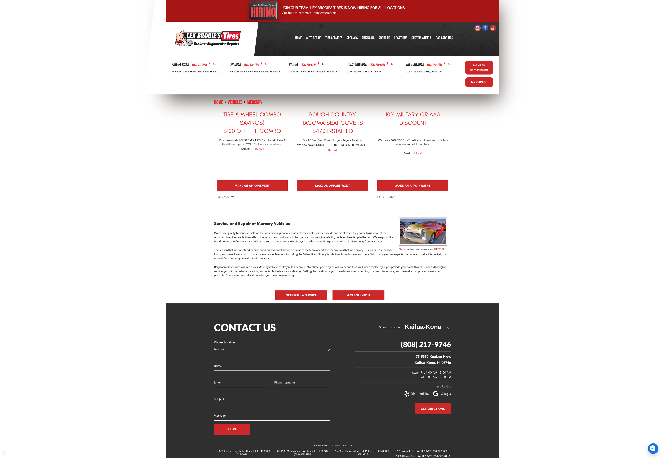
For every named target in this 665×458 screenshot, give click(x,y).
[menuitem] (298, 38)
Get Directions (433, 409)
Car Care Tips (444, 38)
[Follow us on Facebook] (485, 28)
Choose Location (224, 342)
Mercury (254, 102)
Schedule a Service (301, 295)
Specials (352, 38)
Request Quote (359, 295)
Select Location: (390, 327)
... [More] (258, 149)
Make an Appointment (479, 67)
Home (298, 38)
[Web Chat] (653, 448)
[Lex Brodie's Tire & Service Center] (208, 38)
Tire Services (333, 38)
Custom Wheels (421, 38)
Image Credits (320, 445)
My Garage (479, 82)
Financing (368, 38)
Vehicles (235, 102)
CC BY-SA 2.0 (438, 249)
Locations (400, 38)
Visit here (288, 13)
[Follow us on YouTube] (493, 28)
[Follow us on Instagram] (478, 28)
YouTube (421, 394)
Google (215, 65)
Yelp (211, 64)
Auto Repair (313, 38)
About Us (384, 38)
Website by (342, 445)
